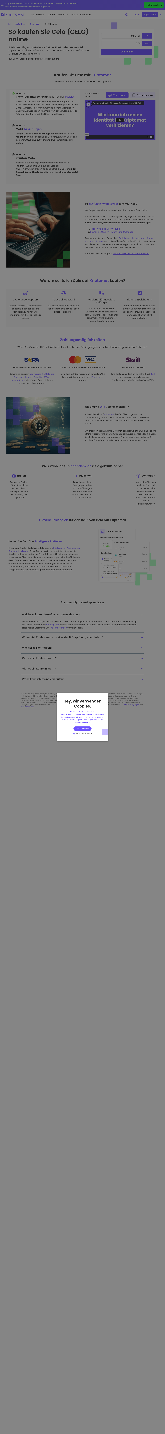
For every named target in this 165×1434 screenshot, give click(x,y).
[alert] (82, 717)
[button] (82, 733)
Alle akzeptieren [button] (82, 729)
